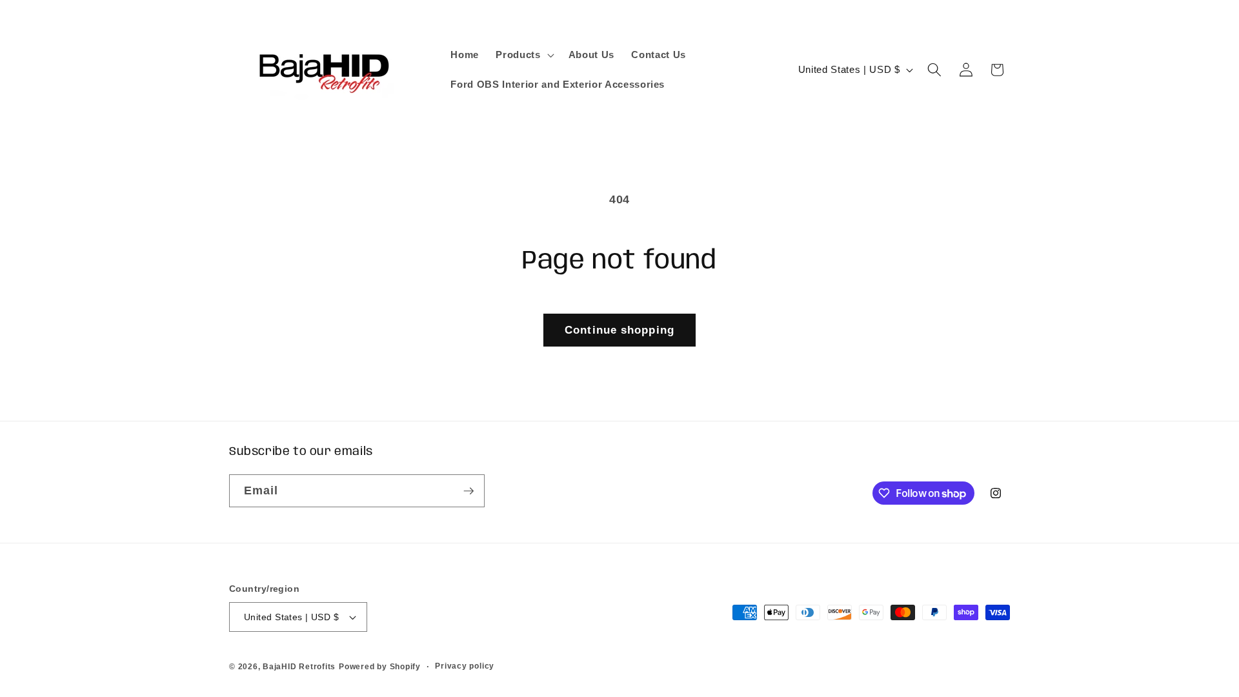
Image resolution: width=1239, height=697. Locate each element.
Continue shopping (619, 330)
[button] (523, 55)
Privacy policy (464, 666)
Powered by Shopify (380, 666)
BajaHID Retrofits (299, 666)
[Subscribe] (468, 491)
